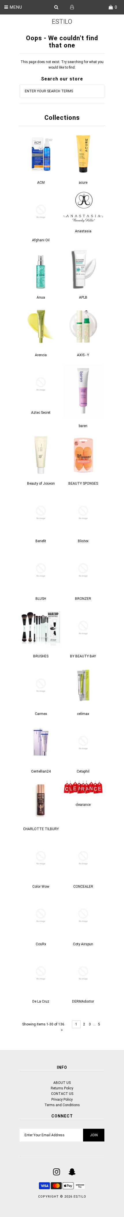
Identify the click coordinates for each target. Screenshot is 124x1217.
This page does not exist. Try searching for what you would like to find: (62, 64)
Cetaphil (83, 771)
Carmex (41, 714)
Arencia (41, 355)
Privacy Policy (62, 1099)
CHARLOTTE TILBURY (41, 829)
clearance (83, 805)
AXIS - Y (83, 355)
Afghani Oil (41, 240)
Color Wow (40, 887)
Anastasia (83, 231)
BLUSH (40, 599)
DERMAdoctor (83, 1001)
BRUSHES (40, 656)
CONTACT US (62, 1094)
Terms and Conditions (62, 1105)
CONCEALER (83, 887)
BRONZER (83, 599)
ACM (41, 183)
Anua (41, 297)
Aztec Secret (40, 413)
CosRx (41, 944)
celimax (83, 714)
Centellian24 (41, 771)
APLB (83, 297)
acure (83, 183)
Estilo (62, 21)
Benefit (40, 541)
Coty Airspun (83, 944)
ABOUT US (62, 1083)
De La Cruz (40, 1001)
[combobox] (62, 91)
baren (83, 426)
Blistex (83, 541)
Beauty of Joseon (41, 483)
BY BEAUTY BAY (83, 656)
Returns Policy (62, 1088)
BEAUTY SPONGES (83, 483)
